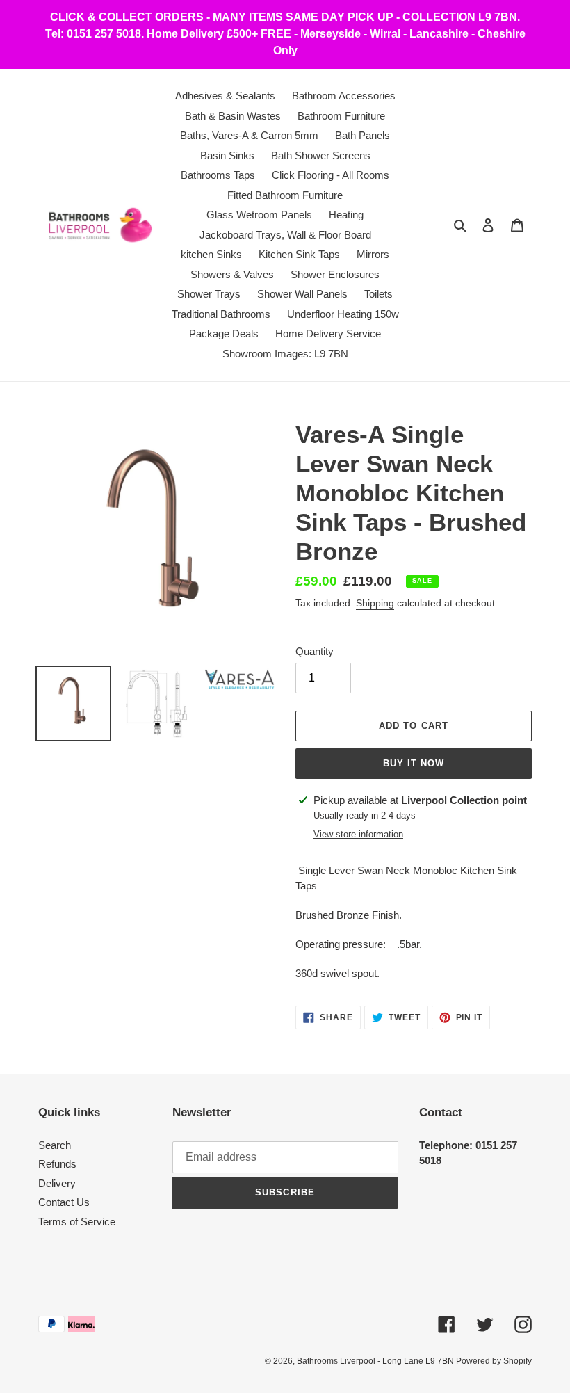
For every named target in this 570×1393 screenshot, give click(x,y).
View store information (358, 834)
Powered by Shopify (494, 1361)
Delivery (57, 1183)
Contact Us (64, 1202)
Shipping (375, 603)
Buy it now (413, 763)
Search (54, 1145)
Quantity (314, 651)
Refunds (57, 1164)
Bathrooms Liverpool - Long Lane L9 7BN (376, 1361)
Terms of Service (76, 1221)
